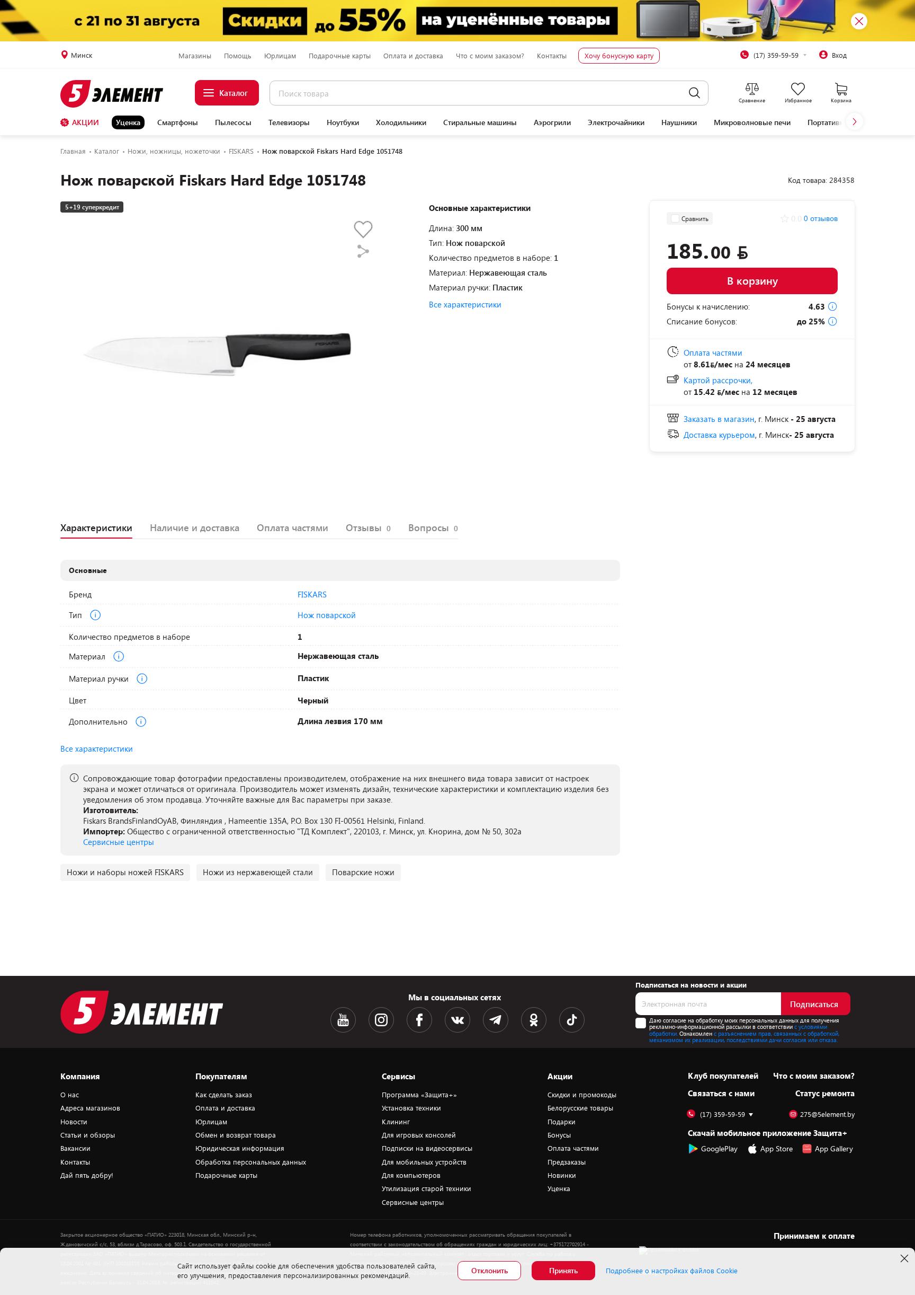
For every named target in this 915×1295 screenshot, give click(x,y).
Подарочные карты (340, 55)
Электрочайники (616, 122)
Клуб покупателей (723, 1075)
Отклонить (489, 1270)
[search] (694, 93)
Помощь (238, 55)
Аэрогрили (552, 122)
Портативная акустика (845, 122)
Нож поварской (327, 615)
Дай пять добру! (86, 1175)
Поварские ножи (363, 872)
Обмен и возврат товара (235, 1135)
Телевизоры (289, 122)
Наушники (679, 122)
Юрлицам (280, 55)
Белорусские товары (580, 1108)
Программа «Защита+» (419, 1094)
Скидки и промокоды (582, 1094)
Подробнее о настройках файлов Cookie (672, 1270)
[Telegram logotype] (495, 1020)
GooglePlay (719, 1148)
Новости (73, 1121)
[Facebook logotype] (419, 1020)
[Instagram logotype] (381, 1020)
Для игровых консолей (419, 1135)
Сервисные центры (118, 841)
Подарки (562, 1121)
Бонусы (559, 1135)
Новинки (562, 1175)
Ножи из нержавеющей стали (258, 872)
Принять (563, 1270)
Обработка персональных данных (250, 1162)
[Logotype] (117, 94)
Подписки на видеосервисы (427, 1148)
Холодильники (401, 122)
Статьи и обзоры (87, 1135)
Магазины (194, 55)
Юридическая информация (239, 1148)
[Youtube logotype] (343, 1020)
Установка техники (411, 1108)
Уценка (128, 122)
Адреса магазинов (90, 1108)
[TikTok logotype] (572, 1020)
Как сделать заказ (223, 1094)
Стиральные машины (480, 122)
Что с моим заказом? (490, 55)
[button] (854, 121)
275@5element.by (827, 1114)
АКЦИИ (85, 122)
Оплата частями (573, 1148)
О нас (69, 1094)
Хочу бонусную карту (619, 55)
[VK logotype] (457, 1020)
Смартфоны (177, 122)
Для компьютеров (411, 1175)
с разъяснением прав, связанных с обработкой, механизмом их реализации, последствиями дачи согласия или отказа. (744, 1036)
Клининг (396, 1121)
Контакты (552, 55)
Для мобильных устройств (424, 1162)
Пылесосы (233, 122)
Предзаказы (567, 1162)
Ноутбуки (343, 122)
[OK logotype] (533, 1020)
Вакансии (75, 1148)
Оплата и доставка (413, 55)
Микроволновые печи (752, 122)
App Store (776, 1148)
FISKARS (312, 594)
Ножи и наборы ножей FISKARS (125, 872)
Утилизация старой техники (426, 1188)
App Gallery (834, 1148)
